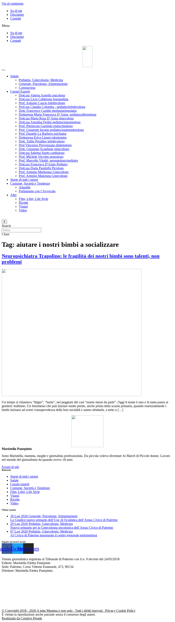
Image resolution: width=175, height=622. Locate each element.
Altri (13, 195)
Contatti (15, 18)
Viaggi (23, 206)
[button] (87, 26)
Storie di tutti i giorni (24, 179)
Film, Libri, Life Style (33, 199)
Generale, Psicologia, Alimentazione (43, 84)
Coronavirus (27, 87)
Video (23, 210)
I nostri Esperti (20, 91)
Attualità (24, 187)
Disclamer (17, 14)
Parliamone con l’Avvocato (37, 191)
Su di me (16, 11)
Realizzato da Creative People (22, 618)
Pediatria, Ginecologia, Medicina (41, 80)
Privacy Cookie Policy (120, 610)
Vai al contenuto (12, 3)
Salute (14, 76)
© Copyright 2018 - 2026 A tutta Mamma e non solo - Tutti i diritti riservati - (53, 610)
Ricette (23, 202)
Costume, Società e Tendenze (30, 183)
